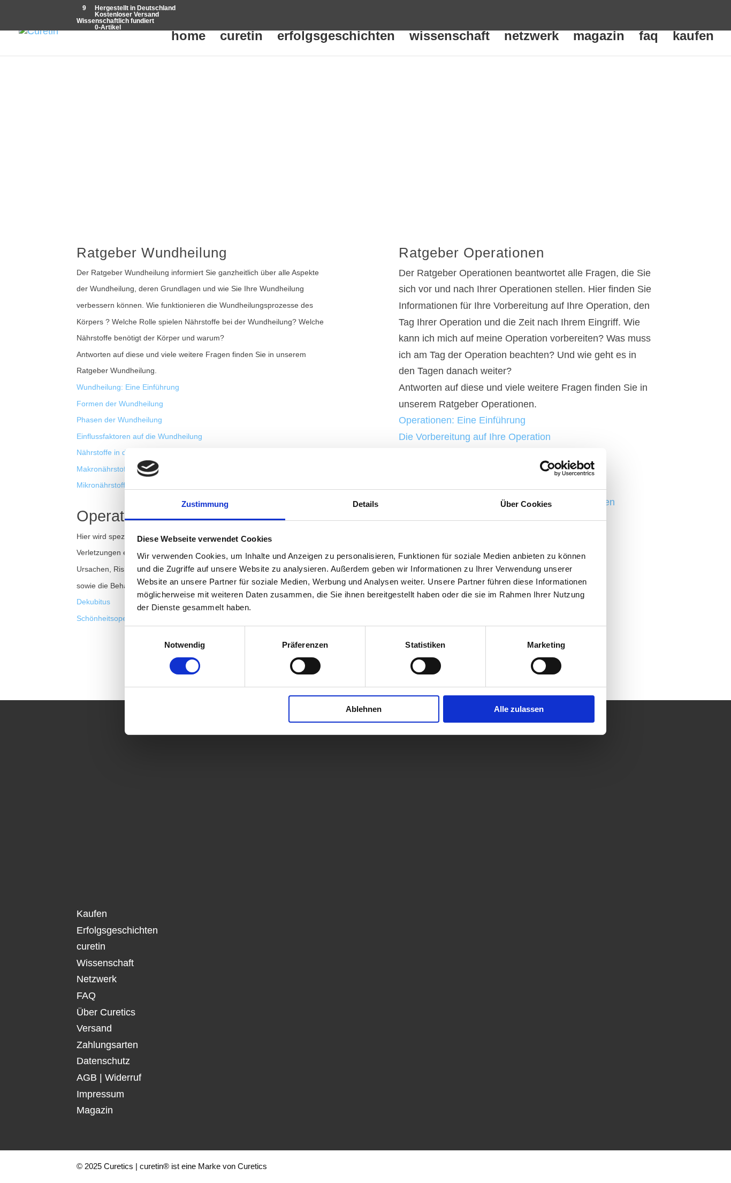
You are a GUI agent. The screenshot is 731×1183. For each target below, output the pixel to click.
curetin (241, 37)
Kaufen (92, 913)
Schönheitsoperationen (116, 619)
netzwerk (531, 37)
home (188, 37)
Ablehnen (364, 709)
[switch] (305, 665)
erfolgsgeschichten (336, 37)
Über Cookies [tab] (526, 504)
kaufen (693, 37)
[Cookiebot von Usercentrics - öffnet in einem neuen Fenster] (548, 468)
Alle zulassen (519, 709)
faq (648, 37)
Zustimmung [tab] (205, 504)
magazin (599, 37)
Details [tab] (366, 504)
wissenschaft (449, 37)
